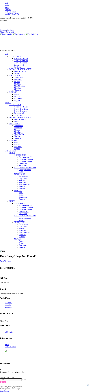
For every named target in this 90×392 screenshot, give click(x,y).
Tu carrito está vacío (7, 50)
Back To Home (5, 261)
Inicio (7, 345)
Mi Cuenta (9, 332)
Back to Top (4, 391)
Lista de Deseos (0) (7, 32)
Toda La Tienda (10, 347)
